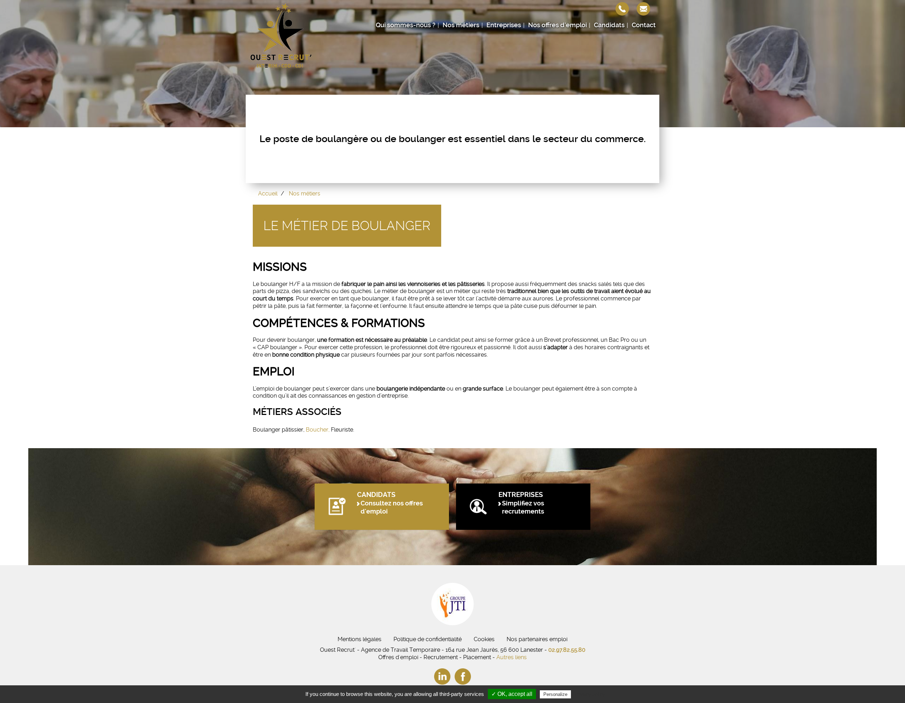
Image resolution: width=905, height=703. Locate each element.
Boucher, (317, 429)
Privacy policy (589, 694)
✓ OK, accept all (511, 694)
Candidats (609, 25)
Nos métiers (461, 25)
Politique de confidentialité (427, 639)
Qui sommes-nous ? (406, 25)
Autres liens (511, 657)
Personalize (555, 694)
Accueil (268, 193)
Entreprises (503, 25)
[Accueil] (281, 35)
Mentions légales (359, 639)
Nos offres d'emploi (557, 25)
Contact (644, 25)
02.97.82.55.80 (566, 649)
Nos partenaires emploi (537, 639)
